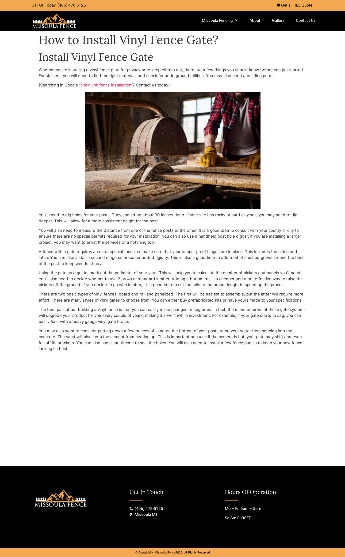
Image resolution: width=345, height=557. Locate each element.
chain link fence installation (105, 85)
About (254, 20)
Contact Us (306, 20)
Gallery (278, 20)
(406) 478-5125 (72, 5)
